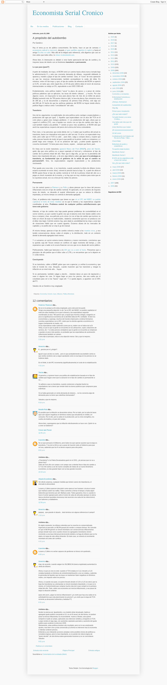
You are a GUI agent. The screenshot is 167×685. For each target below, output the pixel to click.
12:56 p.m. (42, 502)
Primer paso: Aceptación (120, 111)
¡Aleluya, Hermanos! (119, 102)
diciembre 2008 (118, 73)
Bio (32, 26)
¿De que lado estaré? (120, 114)
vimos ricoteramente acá (64, 55)
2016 (113, 46)
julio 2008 (116, 88)
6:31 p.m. (41, 602)
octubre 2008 (117, 79)
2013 (113, 55)
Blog (69, 26)
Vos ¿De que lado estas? (121, 163)
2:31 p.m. (41, 339)
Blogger (95, 668)
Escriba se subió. (45, 53)
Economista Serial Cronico (68, 12)
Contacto (79, 26)
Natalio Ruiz (42, 409)
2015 (113, 49)
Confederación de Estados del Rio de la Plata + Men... (123, 137)
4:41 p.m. (41, 541)
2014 (113, 52)
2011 (113, 61)
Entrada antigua (94, 650)
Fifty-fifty (115, 108)
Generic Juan (51, 294)
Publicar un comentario (44, 646)
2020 (113, 37)
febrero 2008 (117, 176)
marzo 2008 (116, 173)
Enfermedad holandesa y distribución (121, 98)
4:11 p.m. (41, 366)
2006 (113, 186)
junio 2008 (116, 91)
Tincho (40, 372)
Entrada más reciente (40, 650)
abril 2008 (116, 170)
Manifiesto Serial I (118, 152)
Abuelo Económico (45, 479)
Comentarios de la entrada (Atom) (55, 654)
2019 (113, 40)
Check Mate (116, 141)
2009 (113, 67)
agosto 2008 (117, 85)
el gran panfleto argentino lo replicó (79, 50)
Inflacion (59, 294)
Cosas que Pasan (45, 430)
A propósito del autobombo (121, 105)
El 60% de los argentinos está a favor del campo (122, 159)
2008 (113, 70)
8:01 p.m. (41, 450)
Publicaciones (58, 26)
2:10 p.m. (41, 515)
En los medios (43, 26)
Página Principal (68, 650)
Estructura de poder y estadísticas (119, 145)
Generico (41, 346)
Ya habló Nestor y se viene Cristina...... (121, 118)
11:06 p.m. (42, 433)
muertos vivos (89, 231)
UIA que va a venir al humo (75, 250)
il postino (41, 440)
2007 (113, 183)
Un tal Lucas (116, 133)
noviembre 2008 (118, 76)
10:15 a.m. (42, 472)
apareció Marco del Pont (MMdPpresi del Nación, (79, 149)
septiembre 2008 (118, 82)
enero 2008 (116, 179)
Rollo (65, 187)
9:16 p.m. (41, 403)
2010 (113, 64)
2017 (113, 43)
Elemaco (55, 187)
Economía (43, 294)
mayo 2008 (116, 167)
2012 (113, 58)
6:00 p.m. (41, 554)
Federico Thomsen (45, 305)
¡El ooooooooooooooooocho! (122, 130)
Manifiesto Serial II (118, 155)
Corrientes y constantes (120, 94)
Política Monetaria (68, 294)
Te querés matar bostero (120, 149)
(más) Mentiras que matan (121, 127)
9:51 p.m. (41, 641)
